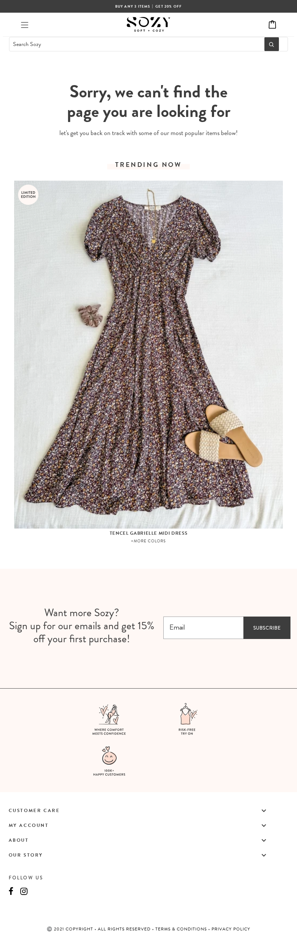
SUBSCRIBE (266, 627)
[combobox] (134, 44)
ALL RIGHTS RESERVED (125, 929)
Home (130, 70)
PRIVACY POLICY (231, 929)
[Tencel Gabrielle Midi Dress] (148, 355)
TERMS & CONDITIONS (181, 929)
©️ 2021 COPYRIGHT (71, 929)
